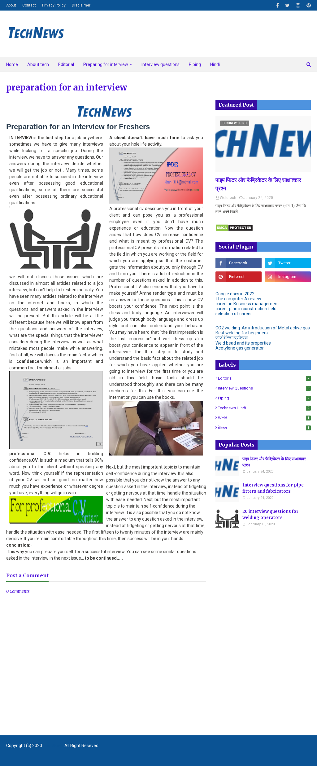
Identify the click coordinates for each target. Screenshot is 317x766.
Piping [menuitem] (195, 64)
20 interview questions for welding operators (270, 514)
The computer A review (238, 298)
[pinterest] (308, 5)
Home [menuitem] (12, 64)
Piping (263, 398)
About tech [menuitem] (38, 64)
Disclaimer (81, 5)
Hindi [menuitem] (215, 64)
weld (263, 418)
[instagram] (298, 5)
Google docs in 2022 (234, 293)
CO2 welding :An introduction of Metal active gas (262, 327)
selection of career (233, 313)
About (11, 5)
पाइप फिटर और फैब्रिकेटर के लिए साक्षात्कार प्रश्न (258, 184)
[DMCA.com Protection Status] (234, 229)
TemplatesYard (51, 757)
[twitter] (287, 5)
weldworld (99, 757)
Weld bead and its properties (243, 343)
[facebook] (277, 5)
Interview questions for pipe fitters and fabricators (273, 488)
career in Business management (247, 303)
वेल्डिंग (263, 427)
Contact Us (301, 757)
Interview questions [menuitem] (160, 64)
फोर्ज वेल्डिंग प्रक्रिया (231, 337)
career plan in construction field (245, 308)
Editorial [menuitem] (66, 64)
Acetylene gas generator (239, 348)
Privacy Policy (54, 5)
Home (264, 757)
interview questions (263, 388)
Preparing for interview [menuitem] (105, 64)
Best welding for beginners (241, 332)
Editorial (263, 378)
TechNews (53, 745)
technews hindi (263, 408)
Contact (29, 5)
